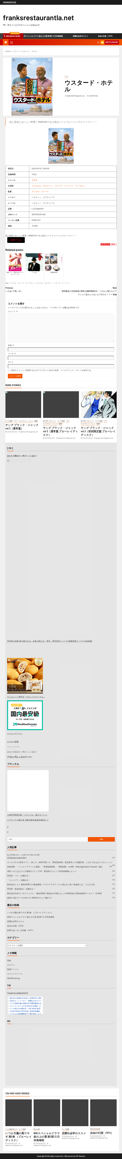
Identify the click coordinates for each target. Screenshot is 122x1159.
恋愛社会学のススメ (69, 36)
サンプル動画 (9, 421)
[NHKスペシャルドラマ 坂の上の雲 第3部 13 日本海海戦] (47, 1112)
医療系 (36, 421)
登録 (9, 960)
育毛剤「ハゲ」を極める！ (18, 876)
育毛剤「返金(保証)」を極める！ (21, 889)
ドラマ (66, 76)
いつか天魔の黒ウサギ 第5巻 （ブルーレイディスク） (30, 912)
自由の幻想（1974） (95, 36)
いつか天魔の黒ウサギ (11, 1129)
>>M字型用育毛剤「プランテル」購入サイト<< (27, 815)
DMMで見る (16, 240)
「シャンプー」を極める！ (18, 880)
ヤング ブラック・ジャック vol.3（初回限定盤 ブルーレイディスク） (98, 431)
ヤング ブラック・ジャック (25, 421)
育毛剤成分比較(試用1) (17, 858)
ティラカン (80, 186)
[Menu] (11, 42)
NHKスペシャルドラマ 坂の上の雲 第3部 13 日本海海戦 (31, 36)
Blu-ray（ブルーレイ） (49, 421)
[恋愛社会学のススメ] (75, 1112)
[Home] (5, 42)
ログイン (11, 965)
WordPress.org (13, 978)
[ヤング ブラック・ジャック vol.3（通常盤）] (23, 404)
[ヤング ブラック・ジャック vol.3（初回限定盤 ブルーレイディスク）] (99, 404)
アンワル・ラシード (40, 191)
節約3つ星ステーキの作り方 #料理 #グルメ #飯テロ (29, 898)
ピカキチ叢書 (13, 742)
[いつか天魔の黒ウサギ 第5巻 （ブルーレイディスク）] (18, 1112)
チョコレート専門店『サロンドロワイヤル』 (26, 697)
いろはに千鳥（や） (14, 289)
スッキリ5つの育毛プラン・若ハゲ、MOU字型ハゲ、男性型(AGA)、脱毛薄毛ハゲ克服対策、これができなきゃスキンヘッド (59, 862)
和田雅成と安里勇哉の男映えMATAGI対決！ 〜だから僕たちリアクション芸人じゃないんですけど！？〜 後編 (89, 291)
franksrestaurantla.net (38, 17)
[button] (11, 42)
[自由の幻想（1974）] (103, 1112)
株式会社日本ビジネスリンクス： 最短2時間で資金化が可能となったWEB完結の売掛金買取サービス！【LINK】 (55, 893)
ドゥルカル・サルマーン (42, 186)
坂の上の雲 (37, 1129)
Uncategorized (95, 1129)
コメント (13, 311)
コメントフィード (14, 974)
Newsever (68, 1156)
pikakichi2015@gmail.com (76, 96)
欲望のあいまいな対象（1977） (20, 930)
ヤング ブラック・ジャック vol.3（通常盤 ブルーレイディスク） (60, 431)
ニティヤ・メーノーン (64, 186)
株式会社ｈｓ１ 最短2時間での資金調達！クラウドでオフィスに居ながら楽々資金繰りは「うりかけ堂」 (51, 884)
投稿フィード (13, 969)
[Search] (98, 42)
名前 (11, 345)
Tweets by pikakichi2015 (17, 993)
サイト (11, 362)
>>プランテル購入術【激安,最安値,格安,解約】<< (27, 820)
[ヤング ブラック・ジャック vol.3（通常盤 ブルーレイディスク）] (61, 404)
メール (12, 353)
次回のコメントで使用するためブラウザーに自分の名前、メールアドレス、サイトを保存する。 (52, 370)
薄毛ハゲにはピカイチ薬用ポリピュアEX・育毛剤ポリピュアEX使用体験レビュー (41, 871)
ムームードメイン (14, 733)
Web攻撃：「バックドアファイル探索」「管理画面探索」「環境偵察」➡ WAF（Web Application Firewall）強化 (54, 867)
